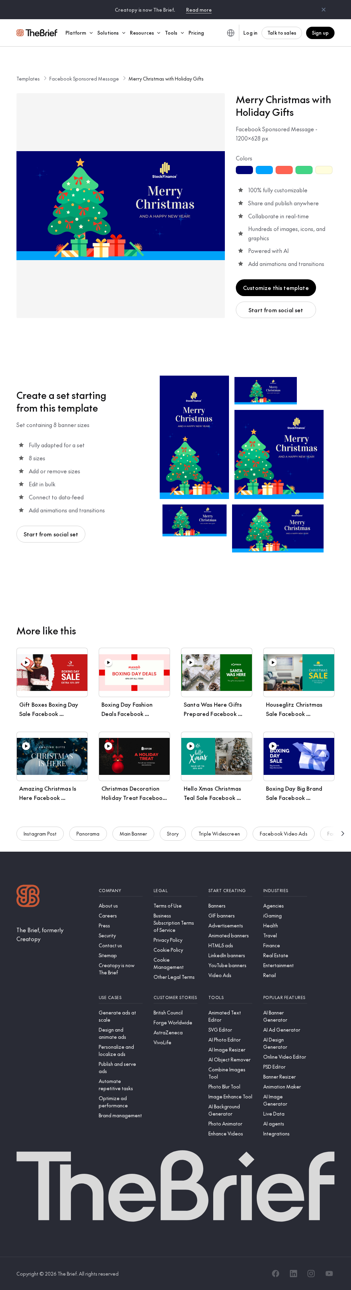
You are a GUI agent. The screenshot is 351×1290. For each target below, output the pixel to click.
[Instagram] (311, 1273)
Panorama (87, 833)
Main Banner (133, 833)
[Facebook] (275, 1273)
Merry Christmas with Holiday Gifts (166, 78)
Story (173, 833)
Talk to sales (281, 32)
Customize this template (276, 287)
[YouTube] (329, 1273)
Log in (250, 32)
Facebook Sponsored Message (84, 78)
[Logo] (28, 897)
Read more (199, 9)
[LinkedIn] (293, 1273)
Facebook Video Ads (283, 833)
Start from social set (276, 310)
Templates (28, 78)
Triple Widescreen (219, 833)
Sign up (320, 32)
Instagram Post (40, 833)
